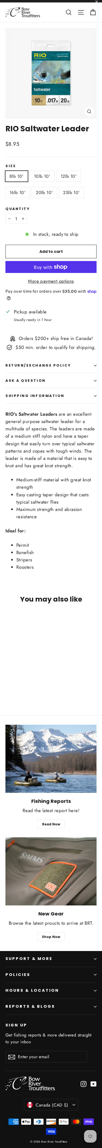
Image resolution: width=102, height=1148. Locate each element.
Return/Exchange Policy (38, 365)
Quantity (17, 209)
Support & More (28, 958)
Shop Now (51, 936)
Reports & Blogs (30, 1006)
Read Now (51, 824)
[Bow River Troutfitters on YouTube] (94, 1083)
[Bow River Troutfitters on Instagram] (83, 1083)
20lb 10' (44, 192)
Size (10, 166)
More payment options (51, 281)
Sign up (16, 1025)
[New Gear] (51, 871)
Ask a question (25, 380)
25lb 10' (71, 192)
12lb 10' (69, 176)
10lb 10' (42, 176)
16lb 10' (18, 192)
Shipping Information (34, 395)
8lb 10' (17, 176)
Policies (17, 974)
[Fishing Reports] (51, 759)
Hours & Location (32, 990)
